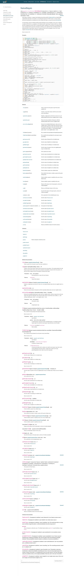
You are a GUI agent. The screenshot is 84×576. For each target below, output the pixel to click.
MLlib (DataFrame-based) (8, 15)
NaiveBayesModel (58, 560)
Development (49, 1)
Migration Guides (56, 1)
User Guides (37, 1)
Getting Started (31, 1)
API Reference (43, 1)
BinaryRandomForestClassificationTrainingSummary (30, 562)
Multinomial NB (52, 17)
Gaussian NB (28, 29)
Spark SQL (5, 10)
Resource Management (7, 22)
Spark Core (5, 20)
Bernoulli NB (58, 20)
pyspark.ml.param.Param (34, 262)
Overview (25, 1)
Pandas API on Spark (7, 12)
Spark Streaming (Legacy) (8, 17)
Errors (4, 24)
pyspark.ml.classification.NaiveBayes (43, 455)
